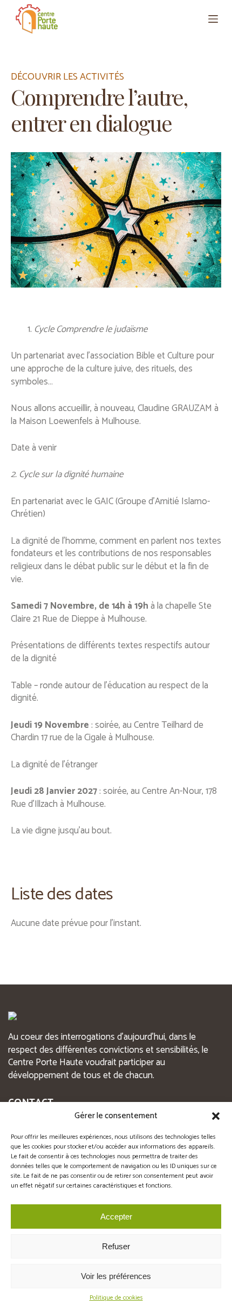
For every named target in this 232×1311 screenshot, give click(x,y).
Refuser (116, 1246)
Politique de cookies (116, 1298)
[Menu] (213, 19)
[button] (215, 1116)
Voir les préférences (116, 1276)
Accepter (116, 1216)
